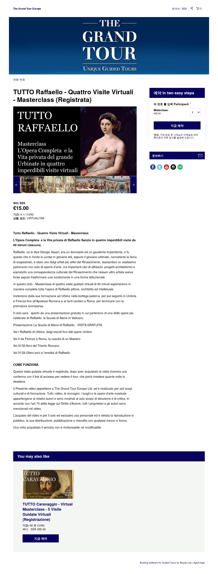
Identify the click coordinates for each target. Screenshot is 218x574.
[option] (28, 184)
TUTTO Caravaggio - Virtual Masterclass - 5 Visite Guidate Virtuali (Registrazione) (48, 511)
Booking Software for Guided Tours (158, 562)
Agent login (199, 562)
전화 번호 (19, 79)
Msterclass (161, 111)
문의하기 (157, 156)
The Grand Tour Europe (27, 8)
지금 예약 (177, 125)
